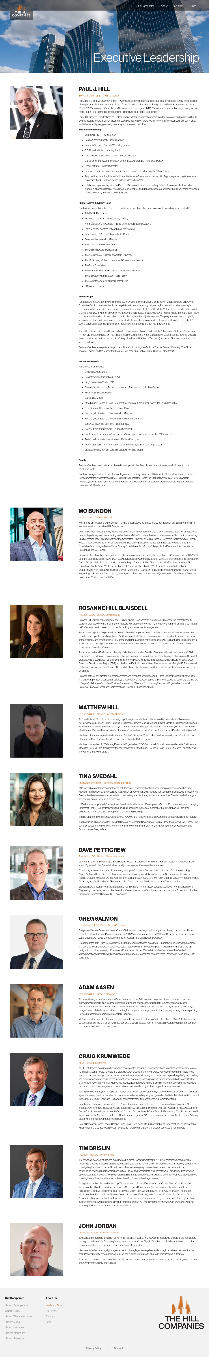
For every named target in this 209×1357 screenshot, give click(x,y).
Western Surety (12, 1310)
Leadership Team (54, 1305)
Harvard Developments (16, 1305)
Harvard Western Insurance (18, 1316)
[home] (21, 10)
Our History (51, 1310)
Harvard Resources (14, 1338)
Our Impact (51, 1316)
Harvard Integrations (15, 1332)
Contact (178, 6)
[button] (146, 5)
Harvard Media (12, 1321)
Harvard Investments (15, 1327)
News (193, 6)
